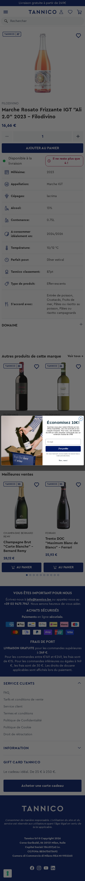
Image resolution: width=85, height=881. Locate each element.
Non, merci (63, 460)
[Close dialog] (81, 419)
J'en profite (63, 449)
